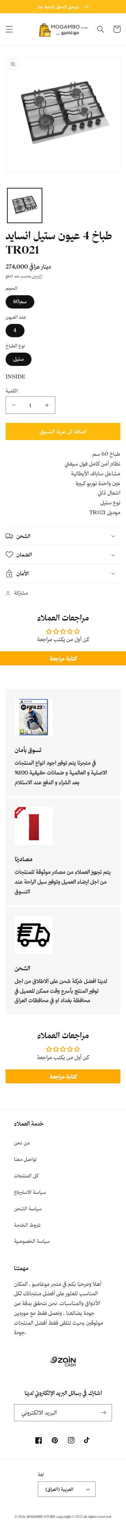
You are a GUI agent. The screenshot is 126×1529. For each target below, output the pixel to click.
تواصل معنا (25, 1159)
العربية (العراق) (60, 1489)
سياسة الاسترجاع (30, 1192)
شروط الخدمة (27, 1225)
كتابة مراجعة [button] (63, 658)
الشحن (37, 276)
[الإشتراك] (104, 1412)
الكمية (12, 391)
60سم (20, 301)
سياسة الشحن (28, 1208)
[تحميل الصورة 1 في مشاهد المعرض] (24, 205)
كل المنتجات (26, 1175)
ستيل (18, 358)
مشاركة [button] (21, 592)
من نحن (22, 1142)
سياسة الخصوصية (32, 1241)
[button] (9, 29)
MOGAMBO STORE (41, 1517)
